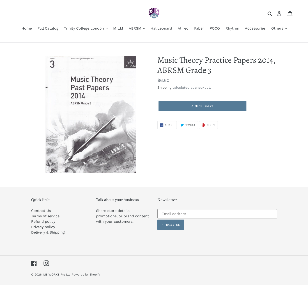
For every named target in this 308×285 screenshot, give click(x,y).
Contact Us (41, 211)
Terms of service (45, 216)
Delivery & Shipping (48, 232)
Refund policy (43, 221)
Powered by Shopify (86, 274)
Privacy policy (43, 227)
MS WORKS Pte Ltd (57, 274)
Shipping (164, 88)
